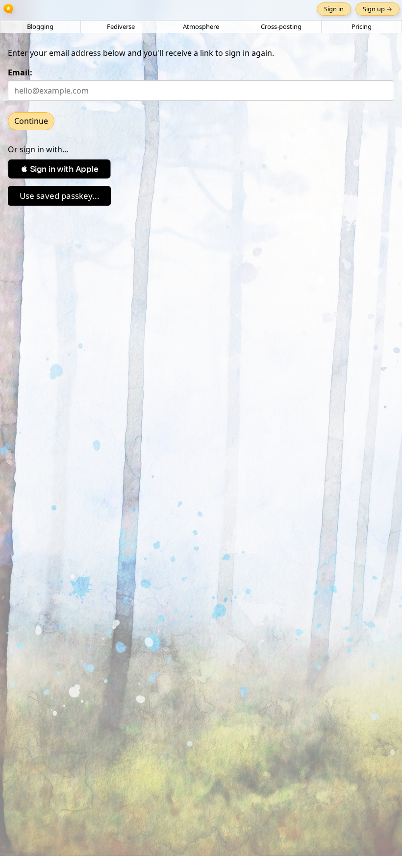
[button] (59, 169)
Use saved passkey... (60, 195)
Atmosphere (201, 26)
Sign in (334, 8)
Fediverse (121, 26)
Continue (31, 121)
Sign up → (377, 8)
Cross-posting (281, 26)
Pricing (362, 26)
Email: (20, 72)
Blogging (40, 26)
